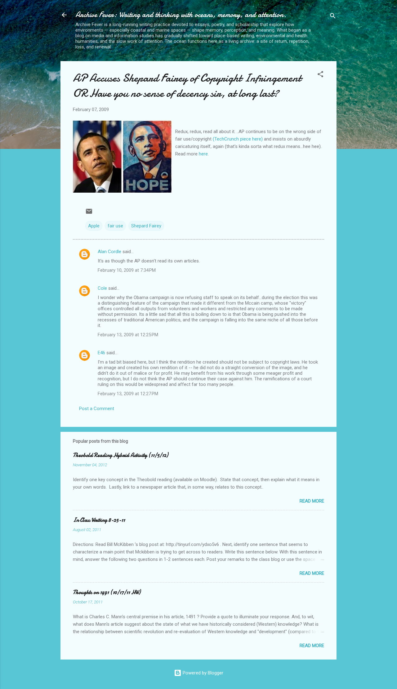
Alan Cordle (109, 251)
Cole (102, 288)
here (203, 154)
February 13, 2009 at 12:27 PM (128, 393)
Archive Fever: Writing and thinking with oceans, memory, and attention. (180, 15)
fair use (115, 226)
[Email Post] (89, 213)
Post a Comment (96, 408)
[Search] (333, 16)
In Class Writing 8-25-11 (99, 520)
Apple (94, 226)
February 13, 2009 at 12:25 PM (128, 335)
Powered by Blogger (202, 673)
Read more (312, 501)
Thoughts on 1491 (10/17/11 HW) (107, 592)
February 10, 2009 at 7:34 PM (127, 270)
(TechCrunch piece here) (238, 139)
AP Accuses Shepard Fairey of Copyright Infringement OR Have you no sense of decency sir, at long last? (187, 85)
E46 (101, 353)
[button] (320, 75)
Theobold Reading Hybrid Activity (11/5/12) (120, 455)
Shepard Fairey (146, 226)
